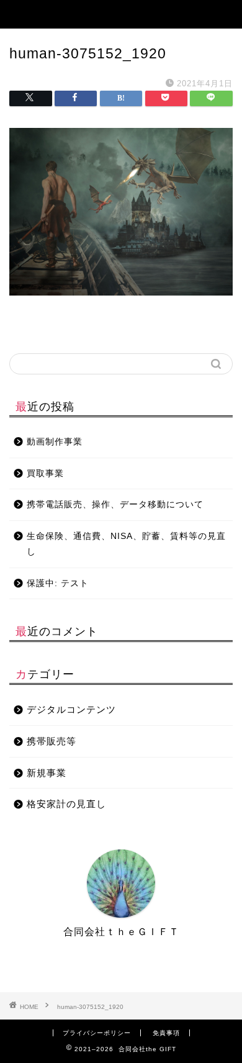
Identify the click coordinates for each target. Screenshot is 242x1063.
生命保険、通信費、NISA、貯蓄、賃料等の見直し (126, 544)
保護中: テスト (58, 583)
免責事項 (166, 1032)
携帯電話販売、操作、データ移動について (115, 504)
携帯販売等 (51, 741)
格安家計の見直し (66, 803)
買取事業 (45, 473)
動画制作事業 (55, 441)
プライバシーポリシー (97, 1032)
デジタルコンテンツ (71, 709)
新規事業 (46, 772)
